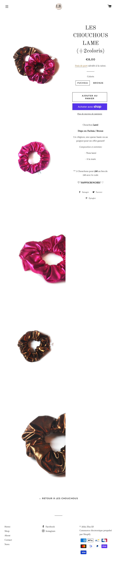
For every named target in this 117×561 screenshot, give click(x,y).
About (7, 535)
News (7, 544)
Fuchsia (82, 83)
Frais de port (81, 65)
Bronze (98, 83)
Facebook (50, 526)
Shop (7, 531)
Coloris (90, 76)
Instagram (50, 531)
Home (7, 526)
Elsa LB (90, 526)
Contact (8, 539)
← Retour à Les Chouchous (58, 498)
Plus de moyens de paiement (89, 114)
